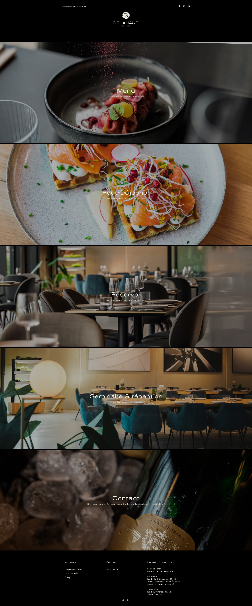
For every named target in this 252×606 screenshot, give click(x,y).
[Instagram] (184, 5)
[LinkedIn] (188, 5)
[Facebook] (179, 5)
